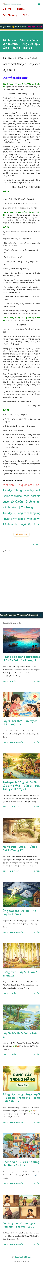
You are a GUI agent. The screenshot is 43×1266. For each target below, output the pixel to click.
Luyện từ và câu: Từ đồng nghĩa (23, 501)
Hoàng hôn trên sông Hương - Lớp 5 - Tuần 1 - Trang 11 (21, 658)
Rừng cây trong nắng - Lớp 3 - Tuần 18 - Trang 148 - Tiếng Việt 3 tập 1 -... (21, 1097)
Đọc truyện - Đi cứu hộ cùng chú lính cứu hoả (21, 1163)
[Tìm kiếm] (33, 4)
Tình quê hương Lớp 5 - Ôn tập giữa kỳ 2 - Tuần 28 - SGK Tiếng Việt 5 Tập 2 (21, 785)
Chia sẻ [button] (35, 544)
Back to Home (23, 534)
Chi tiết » (36, 681)
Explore (7, 8)
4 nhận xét (15, 807)
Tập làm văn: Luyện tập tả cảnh (22, 524)
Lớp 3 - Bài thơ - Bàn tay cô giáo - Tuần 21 (20, 722)
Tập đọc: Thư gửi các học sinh (22, 490)
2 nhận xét (15, 681)
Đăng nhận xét (16, 742)
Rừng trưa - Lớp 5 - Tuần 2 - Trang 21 (20, 973)
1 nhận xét (15, 993)
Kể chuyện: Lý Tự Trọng (18, 507)
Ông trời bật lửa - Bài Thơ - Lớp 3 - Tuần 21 (20, 912)
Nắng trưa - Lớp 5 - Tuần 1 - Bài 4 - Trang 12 (21, 848)
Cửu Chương (10, 15)
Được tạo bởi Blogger (22, 1257)
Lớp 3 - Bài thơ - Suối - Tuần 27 (20, 1034)
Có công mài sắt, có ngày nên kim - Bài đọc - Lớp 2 (19, 1224)
